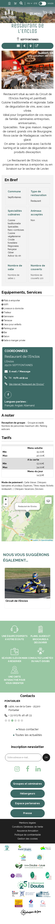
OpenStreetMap (47, 540)
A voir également (37, 46)
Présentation (18, 46)
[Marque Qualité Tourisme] (43, 903)
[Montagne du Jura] (31, 912)
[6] (22, 720)
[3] (12, 720)
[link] (42, 3)
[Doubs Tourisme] (30, 885)
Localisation (30, 46)
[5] (18, 720)
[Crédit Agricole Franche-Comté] (7, 848)
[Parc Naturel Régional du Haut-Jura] (48, 875)
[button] (45, 14)
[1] (6, 720)
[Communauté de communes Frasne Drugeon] (25, 848)
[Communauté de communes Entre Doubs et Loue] (30, 866)
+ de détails (27, 588)
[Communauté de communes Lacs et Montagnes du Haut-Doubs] (45, 848)
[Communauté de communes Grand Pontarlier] (23, 857)
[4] (15, 720)
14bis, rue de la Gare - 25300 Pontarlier (24, 708)
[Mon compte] (50, 14)
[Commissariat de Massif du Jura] (30, 894)
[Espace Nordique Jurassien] (16, 875)
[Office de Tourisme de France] (31, 903)
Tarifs (24, 46)
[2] (9, 720)
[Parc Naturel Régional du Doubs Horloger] (33, 875)
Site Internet (26, 384)
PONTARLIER (12, 701)
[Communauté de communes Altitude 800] (40, 857)
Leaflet (35, 540)
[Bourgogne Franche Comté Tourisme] (18, 903)
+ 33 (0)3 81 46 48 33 (20, 715)
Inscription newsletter (27, 747)
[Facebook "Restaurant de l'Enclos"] (9, 394)
